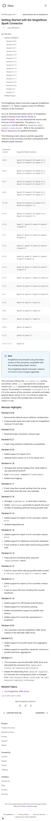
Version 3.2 (10, 89)
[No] (25, 705)
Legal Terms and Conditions (25, 817)
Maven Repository (9, 131)
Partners (4, 794)
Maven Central (27, 117)
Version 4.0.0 (11, 85)
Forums (4, 757)
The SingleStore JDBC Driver (16, 691)
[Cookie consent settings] (3, 818)
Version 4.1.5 (11, 65)
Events (4, 765)
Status (4, 745)
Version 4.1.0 (11, 82)
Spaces (4, 761)
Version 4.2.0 (11, 51)
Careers (4, 790)
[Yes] (20, 705)
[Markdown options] (4, 27)
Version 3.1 (10, 92)
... (19, 14)
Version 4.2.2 (11, 44)
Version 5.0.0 (11, 41)
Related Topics (10, 96)
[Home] (7, 6)
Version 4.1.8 (11, 55)
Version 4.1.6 (11, 62)
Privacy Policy (23, 814)
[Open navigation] (46, 6)
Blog (3, 785)
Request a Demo (7, 732)
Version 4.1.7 (11, 58)
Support (4, 741)
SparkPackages (8, 119)
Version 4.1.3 (11, 72)
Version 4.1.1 (11, 79)
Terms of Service (27, 806)
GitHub (12, 122)
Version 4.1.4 (11, 68)
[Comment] (31, 705)
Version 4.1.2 (11, 75)
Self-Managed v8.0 (8, 14)
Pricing (4, 736)
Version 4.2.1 (11, 48)
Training (4, 770)
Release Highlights (11, 38)
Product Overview (8, 728)
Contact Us (5, 781)
